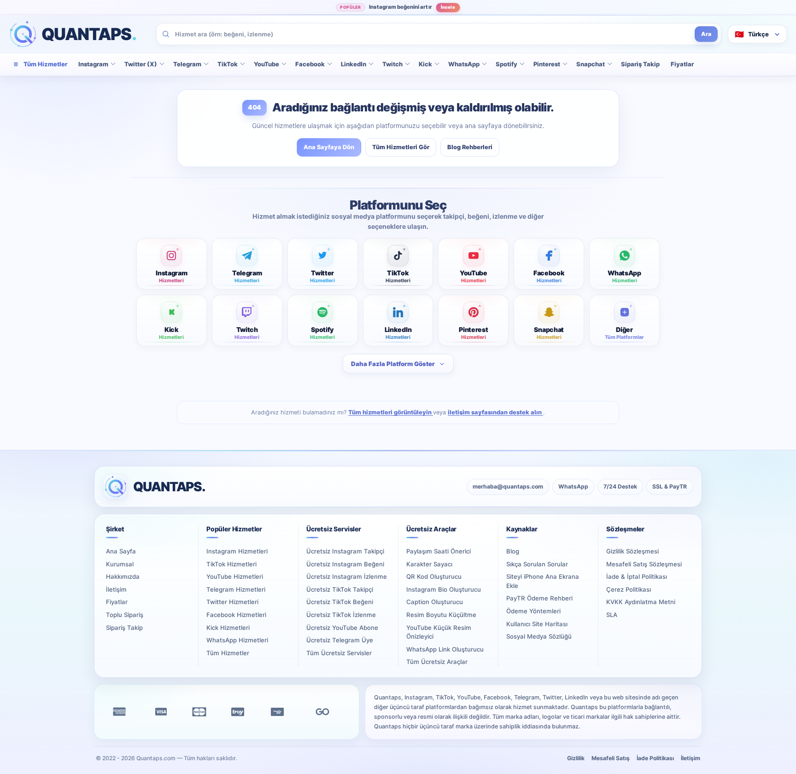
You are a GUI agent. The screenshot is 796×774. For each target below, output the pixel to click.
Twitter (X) (140, 64)
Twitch (392, 64)
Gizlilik (576, 758)
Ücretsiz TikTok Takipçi (339, 589)
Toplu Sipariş (124, 614)
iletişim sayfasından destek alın (495, 412)
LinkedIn (353, 64)
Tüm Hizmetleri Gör (400, 147)
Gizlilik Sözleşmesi (632, 551)
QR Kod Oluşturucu (434, 576)
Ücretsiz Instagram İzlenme (346, 576)
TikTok (227, 64)
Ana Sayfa (121, 551)
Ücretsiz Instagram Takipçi (345, 551)
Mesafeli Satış (610, 758)
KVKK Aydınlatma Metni (640, 601)
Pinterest (546, 64)
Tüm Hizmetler (227, 653)
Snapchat (590, 64)
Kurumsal (120, 564)
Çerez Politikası (628, 589)
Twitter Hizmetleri (232, 601)
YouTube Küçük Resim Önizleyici (438, 632)
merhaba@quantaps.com (508, 486)
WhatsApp (464, 64)
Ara (706, 33)
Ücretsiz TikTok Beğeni (339, 601)
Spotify (506, 64)
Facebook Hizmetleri (236, 614)
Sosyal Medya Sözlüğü (539, 636)
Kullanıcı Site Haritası (537, 624)
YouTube (266, 64)
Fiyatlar (682, 64)
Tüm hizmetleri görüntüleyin (390, 412)
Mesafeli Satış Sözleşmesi (644, 564)
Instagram (93, 64)
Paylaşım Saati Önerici (438, 551)
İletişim (116, 589)
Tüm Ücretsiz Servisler (339, 653)
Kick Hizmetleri (228, 627)
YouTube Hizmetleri (234, 576)
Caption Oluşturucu (434, 601)
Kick (425, 64)
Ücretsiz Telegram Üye (339, 640)
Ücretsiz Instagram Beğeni (345, 564)
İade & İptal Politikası (636, 576)
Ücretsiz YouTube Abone (342, 627)
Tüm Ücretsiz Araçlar (437, 661)
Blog (512, 551)
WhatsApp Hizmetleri (237, 640)
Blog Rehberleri (469, 147)
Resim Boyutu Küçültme (441, 614)
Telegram (187, 64)
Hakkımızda (123, 576)
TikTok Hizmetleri (231, 564)
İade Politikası (655, 758)
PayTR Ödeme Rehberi (539, 598)
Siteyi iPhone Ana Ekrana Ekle (542, 581)
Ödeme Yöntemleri (533, 611)
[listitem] (171, 264)
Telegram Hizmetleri (235, 589)
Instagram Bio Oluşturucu (443, 589)
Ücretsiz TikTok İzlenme (341, 614)
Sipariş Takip (640, 64)
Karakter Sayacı (429, 564)
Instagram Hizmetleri (237, 551)
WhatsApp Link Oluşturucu (445, 649)
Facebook (310, 64)
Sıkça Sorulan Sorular (537, 564)
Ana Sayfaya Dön (329, 147)
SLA (611, 614)
